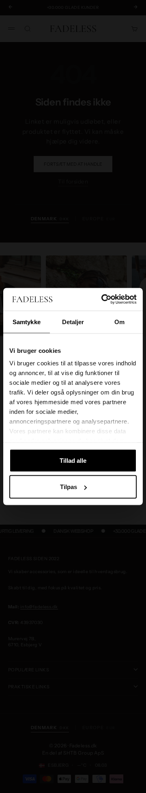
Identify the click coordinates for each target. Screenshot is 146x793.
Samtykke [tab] (27, 321)
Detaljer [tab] (73, 321)
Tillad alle (73, 460)
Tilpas (68, 486)
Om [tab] (119, 321)
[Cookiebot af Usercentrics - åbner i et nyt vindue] (103, 299)
